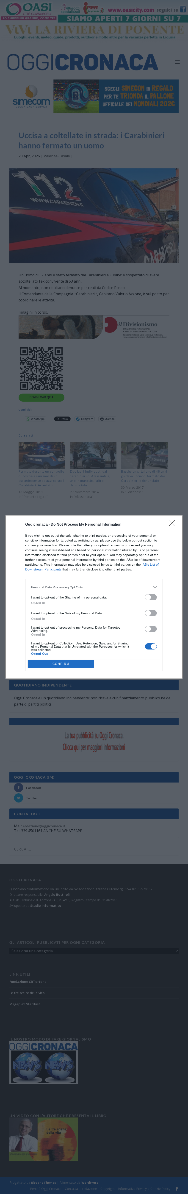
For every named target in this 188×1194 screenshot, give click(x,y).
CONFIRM (61, 664)
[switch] (151, 597)
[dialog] (94, 597)
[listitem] (94, 587)
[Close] (173, 524)
